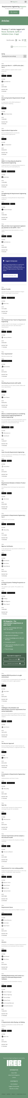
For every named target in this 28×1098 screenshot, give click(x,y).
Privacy (13, 1094)
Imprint (8, 1094)
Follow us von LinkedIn (13, 659)
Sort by (3, 54)
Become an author (14, 1088)
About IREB (14, 1073)
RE (14, 2)
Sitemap (4, 1094)
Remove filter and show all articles (19, 46)
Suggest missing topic (10, 275)
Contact (14, 1077)
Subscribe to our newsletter (13, 663)
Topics (15, 12)
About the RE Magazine (14, 1075)
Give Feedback (14, 1084)
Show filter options (11, 40)
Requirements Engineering (14, 7)
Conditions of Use (21, 1094)
